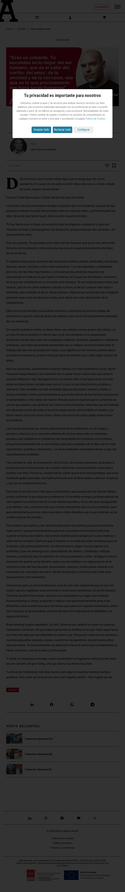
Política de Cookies (95, 118)
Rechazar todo (62, 129)
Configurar (83, 129)
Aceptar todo (41, 129)
